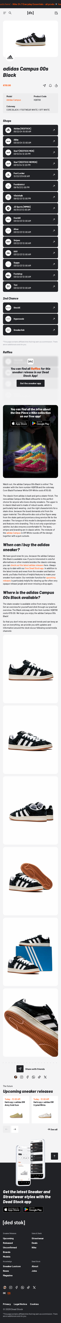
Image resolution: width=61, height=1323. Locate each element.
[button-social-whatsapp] (33, 1077)
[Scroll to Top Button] (54, 1156)
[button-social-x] (45, 1077)
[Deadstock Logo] (30, 13)
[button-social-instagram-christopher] (15, 1077)
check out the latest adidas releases (27, 565)
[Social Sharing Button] (20, 1068)
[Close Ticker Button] (56, 4)
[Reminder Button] (50, 85)
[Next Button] (14, 1129)
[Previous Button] (6, 1129)
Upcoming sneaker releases (28, 1091)
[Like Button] (56, 85)
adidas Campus (14, 533)
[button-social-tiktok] (39, 1077)
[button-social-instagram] (21, 1077)
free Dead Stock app (34, 568)
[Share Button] (44, 85)
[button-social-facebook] (27, 1077)
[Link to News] (10, 13)
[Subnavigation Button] (5, 13)
